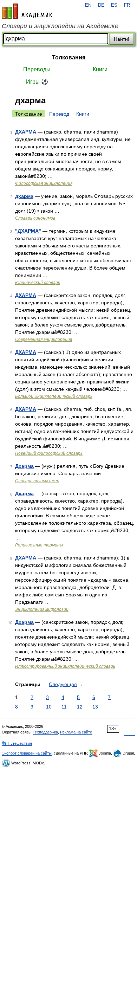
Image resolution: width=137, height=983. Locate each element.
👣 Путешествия (17, 743)
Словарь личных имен (37, 480)
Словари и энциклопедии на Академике (60, 26)
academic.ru (27, 11)
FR (127, 5)
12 (80, 707)
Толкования (68, 57)
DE (101, 5)
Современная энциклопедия (43, 339)
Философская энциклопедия (43, 183)
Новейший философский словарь (49, 453)
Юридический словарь (37, 282)
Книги (100, 69)
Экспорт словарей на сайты (27, 753)
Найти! (121, 39)
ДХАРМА (25, 132)
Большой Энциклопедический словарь (53, 396)
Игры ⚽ (37, 82)
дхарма (24, 196)
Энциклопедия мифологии (41, 609)
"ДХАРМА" (28, 231)
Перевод (59, 114)
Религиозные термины (39, 545)
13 (95, 707)
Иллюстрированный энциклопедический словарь (65, 666)
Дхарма (24, 466)
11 (64, 707)
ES (114, 5)
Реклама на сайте (76, 732)
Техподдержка (45, 732)
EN (88, 5)
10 (49, 707)
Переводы (37, 69)
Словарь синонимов (35, 218)
